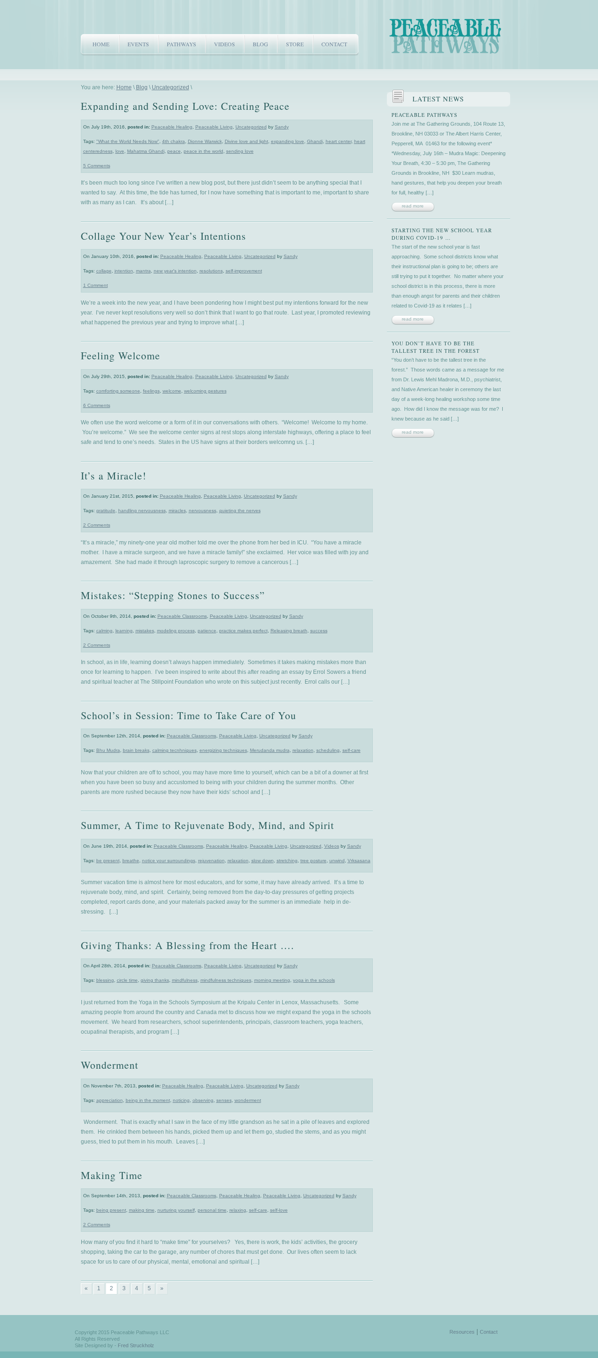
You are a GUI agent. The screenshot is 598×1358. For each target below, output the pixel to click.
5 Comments (96, 165)
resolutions (211, 270)
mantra (143, 270)
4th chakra (173, 141)
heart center (338, 141)
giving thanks (155, 980)
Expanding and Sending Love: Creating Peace (185, 106)
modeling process (176, 630)
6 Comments (96, 405)
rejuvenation (211, 860)
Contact (334, 44)
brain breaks (136, 750)
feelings (151, 390)
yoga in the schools (314, 980)
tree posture (313, 860)
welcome (172, 390)
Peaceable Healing (171, 126)
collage (104, 270)
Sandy (282, 126)
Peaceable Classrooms (182, 616)
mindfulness (185, 980)
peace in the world (203, 151)
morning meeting (272, 980)
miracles (177, 510)
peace (174, 151)
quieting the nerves (240, 510)
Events (138, 44)
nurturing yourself (176, 1210)
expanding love (287, 141)
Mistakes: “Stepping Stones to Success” (173, 595)
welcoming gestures (205, 390)
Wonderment (109, 1065)
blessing (105, 980)
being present (111, 1210)
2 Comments (96, 525)
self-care (351, 750)
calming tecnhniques (174, 750)
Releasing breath (289, 630)
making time (142, 1210)
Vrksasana (359, 860)
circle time (127, 980)
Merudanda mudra (270, 750)
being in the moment (148, 1100)
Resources (462, 1332)
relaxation (302, 750)
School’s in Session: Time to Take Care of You (188, 715)
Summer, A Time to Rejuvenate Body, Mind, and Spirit (207, 825)
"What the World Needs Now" (127, 141)
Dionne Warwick (205, 141)
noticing (181, 1100)
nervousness (202, 510)
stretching (287, 860)
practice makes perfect (243, 630)
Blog (260, 44)
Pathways (181, 44)
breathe (130, 860)
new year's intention (175, 270)
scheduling (328, 750)
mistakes (144, 630)
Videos (224, 44)
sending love (240, 151)
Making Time (111, 1175)
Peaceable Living (214, 126)
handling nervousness (142, 510)
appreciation (109, 1100)
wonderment (248, 1100)
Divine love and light (246, 141)
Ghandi (315, 141)
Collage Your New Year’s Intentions (163, 236)
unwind (337, 860)
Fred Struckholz (136, 1345)
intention (123, 270)
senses (224, 1100)
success (318, 630)
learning (124, 630)
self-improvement (244, 270)
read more (413, 205)
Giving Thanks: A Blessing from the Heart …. (187, 945)
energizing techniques (223, 750)
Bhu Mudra (108, 750)
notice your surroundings (168, 860)
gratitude (105, 510)
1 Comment (95, 285)
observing (203, 1100)
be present (108, 860)
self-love (279, 1210)
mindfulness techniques (225, 980)
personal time (212, 1210)
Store (295, 44)
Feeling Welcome (120, 355)
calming (104, 630)
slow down (262, 860)
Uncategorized (170, 87)
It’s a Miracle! (113, 475)
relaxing (237, 1210)
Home (101, 44)
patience (207, 630)
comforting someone (118, 390)
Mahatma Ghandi (145, 151)
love (119, 151)
